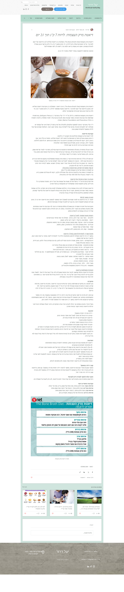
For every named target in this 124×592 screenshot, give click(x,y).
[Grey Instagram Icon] (26, 9)
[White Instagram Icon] (94, 566)
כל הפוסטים (98, 18)
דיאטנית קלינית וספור (63, 559)
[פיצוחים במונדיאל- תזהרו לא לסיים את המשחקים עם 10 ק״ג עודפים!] (89, 497)
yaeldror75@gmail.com (89, 559)
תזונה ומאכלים (50, 18)
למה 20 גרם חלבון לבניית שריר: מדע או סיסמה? (35, 508)
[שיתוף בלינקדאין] (84, 472)
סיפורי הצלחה (62, 18)
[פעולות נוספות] (32, 30)
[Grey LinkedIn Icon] (24, 9)
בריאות (78, 18)
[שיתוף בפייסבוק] (92, 472)
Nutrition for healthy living (93, 8)
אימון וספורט (87, 18)
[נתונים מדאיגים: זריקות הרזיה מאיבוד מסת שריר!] (62, 497)
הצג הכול (24, 487)
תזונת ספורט (38, 18)
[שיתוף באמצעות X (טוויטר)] (88, 472)
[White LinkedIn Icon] (88, 566)
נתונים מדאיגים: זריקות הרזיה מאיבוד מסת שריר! (63, 508)
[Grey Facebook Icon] (28, 9)
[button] (24, 18)
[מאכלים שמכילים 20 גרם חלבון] (34, 497)
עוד (31, 18)
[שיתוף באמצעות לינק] (80, 472)
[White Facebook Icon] (91, 566)
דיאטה (71, 18)
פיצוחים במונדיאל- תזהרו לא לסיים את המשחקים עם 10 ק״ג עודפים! (90, 508)
